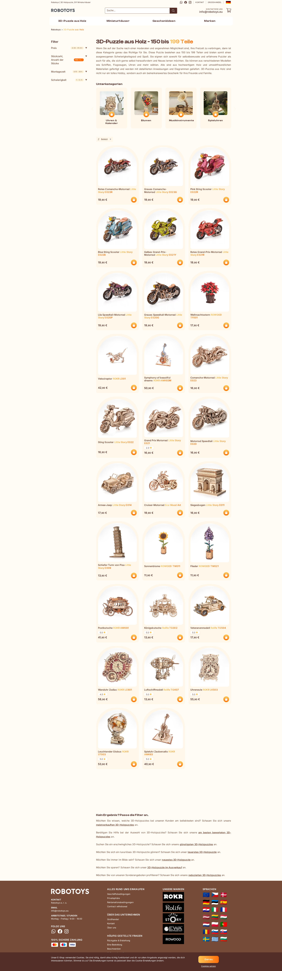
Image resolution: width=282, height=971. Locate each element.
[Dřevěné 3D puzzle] (214, 895)
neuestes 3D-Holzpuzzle (176, 859)
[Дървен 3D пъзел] (223, 939)
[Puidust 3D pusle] (214, 902)
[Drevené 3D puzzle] (223, 932)
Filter (54, 42)
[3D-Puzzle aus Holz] (206, 902)
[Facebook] (185, 2)
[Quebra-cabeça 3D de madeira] (223, 924)
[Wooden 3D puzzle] (206, 895)
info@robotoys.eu (211, 11)
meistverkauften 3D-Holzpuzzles (115, 824)
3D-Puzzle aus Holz (72, 20)
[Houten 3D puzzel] (206, 924)
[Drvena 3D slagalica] (206, 909)
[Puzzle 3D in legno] (214, 909)
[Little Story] (173, 918)
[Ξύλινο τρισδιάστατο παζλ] (214, 939)
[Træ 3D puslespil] (223, 895)
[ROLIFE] (173, 908)
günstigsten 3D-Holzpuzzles (196, 844)
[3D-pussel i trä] (206, 939)
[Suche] (173, 10)
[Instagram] (190, 2)
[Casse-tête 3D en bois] (223, 909)
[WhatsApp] (181, 2)
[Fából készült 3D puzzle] (223, 917)
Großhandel (215, 2)
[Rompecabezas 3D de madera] (223, 902)
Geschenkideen (164, 20)
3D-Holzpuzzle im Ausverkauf (164, 867)
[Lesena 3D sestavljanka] (214, 932)
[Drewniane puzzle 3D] (214, 924)
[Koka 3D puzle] (206, 917)
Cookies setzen (208, 966)
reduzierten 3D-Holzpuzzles (204, 875)
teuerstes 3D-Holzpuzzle (202, 852)
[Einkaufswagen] (228, 10)
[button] (228, 2)
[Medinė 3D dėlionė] (214, 917)
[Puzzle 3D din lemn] (206, 932)
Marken (210, 20)
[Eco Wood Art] (173, 929)
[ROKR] (173, 897)
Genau (208, 959)
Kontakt (199, 2)
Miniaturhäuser (118, 20)
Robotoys (55, 9)
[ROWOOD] (173, 940)
